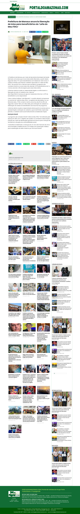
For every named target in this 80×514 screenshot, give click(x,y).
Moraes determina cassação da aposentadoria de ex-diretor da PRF (42, 237)
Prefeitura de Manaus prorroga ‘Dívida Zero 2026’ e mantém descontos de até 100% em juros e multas (29, 277)
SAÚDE (62, 12)
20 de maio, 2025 (60, 304)
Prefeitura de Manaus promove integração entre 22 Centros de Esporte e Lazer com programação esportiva (43, 199)
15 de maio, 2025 (60, 312)
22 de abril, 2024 (60, 368)
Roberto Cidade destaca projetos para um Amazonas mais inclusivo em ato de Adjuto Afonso (43, 258)
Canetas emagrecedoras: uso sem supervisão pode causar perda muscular (43, 217)
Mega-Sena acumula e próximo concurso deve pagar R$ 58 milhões (28, 356)
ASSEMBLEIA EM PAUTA (36, 12)
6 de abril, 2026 (59, 259)
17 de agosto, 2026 (60, 124)
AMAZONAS (12, 12)
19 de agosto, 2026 (55, 223)
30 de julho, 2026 (60, 231)
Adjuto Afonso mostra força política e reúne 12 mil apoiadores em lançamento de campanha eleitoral (14, 238)
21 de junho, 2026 (60, 347)
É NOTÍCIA (57, 12)
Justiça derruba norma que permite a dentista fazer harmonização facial (14, 417)
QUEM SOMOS (67, 12)
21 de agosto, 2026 (60, 89)
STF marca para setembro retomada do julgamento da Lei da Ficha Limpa (14, 276)
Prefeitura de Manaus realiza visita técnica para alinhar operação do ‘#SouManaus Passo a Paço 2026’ (43, 418)
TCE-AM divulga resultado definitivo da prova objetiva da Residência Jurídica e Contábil (43, 315)
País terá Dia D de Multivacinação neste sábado (42, 356)
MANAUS (51, 12)
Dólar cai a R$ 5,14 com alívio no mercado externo (29, 293)
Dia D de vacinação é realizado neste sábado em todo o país (14, 258)
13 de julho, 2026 (55, 284)
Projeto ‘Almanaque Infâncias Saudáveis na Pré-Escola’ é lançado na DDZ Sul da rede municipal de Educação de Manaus (29, 418)
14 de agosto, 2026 (60, 131)
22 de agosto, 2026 (55, 60)
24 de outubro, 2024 (60, 353)
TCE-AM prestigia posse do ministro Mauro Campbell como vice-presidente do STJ (64, 117)
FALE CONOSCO (13, 1)
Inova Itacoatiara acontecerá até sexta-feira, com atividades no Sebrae (64, 351)
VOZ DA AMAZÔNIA (20, 12)
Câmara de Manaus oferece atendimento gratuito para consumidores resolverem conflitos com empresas (61, 281)
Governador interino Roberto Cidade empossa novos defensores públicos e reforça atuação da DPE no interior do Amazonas (63, 236)
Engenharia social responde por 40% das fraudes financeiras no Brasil (13, 217)
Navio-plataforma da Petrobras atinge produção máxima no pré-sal (43, 398)
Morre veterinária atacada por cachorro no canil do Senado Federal (29, 198)
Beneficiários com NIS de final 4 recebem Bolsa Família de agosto (14, 376)
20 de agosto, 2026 (60, 119)
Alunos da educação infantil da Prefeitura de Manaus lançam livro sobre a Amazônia (14, 295)
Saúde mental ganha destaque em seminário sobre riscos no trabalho (14, 436)
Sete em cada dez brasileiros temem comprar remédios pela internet (14, 198)
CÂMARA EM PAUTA (44, 12)
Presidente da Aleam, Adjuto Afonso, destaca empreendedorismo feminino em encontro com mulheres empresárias (62, 220)
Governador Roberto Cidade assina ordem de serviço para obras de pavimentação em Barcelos (61, 336)
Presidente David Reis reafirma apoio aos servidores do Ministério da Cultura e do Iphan (64, 295)
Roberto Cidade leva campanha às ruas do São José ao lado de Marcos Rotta (14, 398)
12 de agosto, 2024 (60, 360)
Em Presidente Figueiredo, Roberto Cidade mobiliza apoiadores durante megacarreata (29, 177)
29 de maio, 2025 (60, 298)
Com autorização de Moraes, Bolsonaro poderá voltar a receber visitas (14, 334)
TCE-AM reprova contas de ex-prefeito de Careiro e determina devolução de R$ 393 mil (64, 129)
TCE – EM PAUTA (28, 12)
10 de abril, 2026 (59, 240)
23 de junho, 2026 (55, 339)
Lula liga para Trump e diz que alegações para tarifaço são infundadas (29, 334)
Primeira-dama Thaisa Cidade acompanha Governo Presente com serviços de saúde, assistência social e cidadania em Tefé (28, 399)
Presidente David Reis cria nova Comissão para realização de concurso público (64, 302)
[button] (32, 32)
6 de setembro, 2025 (60, 291)
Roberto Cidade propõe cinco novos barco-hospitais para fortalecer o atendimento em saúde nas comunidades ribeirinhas (43, 378)
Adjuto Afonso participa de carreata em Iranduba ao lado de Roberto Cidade (43, 177)
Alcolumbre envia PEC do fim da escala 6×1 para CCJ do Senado (43, 276)
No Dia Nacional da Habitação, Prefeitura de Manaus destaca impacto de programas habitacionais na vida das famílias (14, 358)
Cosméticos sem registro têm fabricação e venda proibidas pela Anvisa (14, 314)
